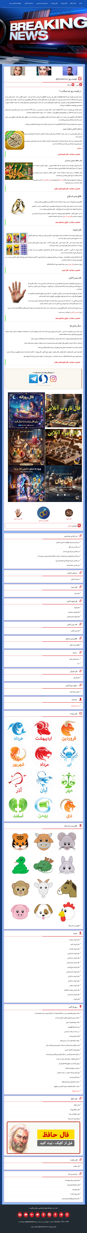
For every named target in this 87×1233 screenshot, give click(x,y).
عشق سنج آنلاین (75, 691)
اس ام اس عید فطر (74, 546)
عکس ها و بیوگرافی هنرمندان (71, 1198)
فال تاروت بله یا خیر (74, 994)
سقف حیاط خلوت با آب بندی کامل (70, 1040)
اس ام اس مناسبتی (42, 3)
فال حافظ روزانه (47, 179)
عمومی (70, 525)
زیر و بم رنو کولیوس (74, 1026)
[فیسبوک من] (55, 1214)
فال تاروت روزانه (74, 939)
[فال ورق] (26, 484)
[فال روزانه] (26, 411)
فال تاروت (64, 3)
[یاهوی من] (67, 1214)
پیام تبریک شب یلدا (74, 1118)
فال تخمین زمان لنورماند (72, 1180)
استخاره (79, 148)
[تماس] (43, 1214)
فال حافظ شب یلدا (74, 1114)
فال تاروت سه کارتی (73, 957)
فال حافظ (73, 3)
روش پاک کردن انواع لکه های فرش (69, 1063)
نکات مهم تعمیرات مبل (73, 1022)
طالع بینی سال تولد (74, 925)
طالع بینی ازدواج (67, 216)
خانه (80, 3)
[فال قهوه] (63, 447)
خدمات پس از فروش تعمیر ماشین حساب (67, 1017)
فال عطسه (76, 1166)
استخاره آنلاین (28, 3)
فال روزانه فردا (75, 1193)
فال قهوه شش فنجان (73, 616)
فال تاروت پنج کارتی (73, 967)
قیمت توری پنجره (74, 1035)
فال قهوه (77, 607)
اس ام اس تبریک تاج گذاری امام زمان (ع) (68, 560)
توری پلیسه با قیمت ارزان (72, 1049)
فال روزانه (54, 3)
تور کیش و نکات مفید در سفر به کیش (68, 1072)
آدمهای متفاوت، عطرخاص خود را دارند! (68, 1058)
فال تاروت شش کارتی (73, 971)
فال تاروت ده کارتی (74, 980)
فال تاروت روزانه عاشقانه (72, 989)
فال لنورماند (76, 1189)
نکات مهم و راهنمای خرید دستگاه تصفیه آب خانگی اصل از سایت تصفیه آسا (57, 1013)
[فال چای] (63, 484)
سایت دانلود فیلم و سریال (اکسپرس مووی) (67, 1086)
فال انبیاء (77, 593)
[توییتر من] (37, 1214)
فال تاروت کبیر (75, 944)
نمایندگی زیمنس (74, 1077)
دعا (78, 663)
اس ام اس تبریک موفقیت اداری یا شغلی (68, 542)
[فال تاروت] (63, 411)
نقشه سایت (34, 1226)
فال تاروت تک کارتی (74, 953)
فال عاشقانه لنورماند (73, 1184)
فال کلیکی (76, 677)
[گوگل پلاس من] (31, 1214)
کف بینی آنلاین (75, 312)
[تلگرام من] (61, 1214)
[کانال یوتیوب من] (26, 1214)
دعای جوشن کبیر (74, 658)
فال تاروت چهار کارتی (73, 962)
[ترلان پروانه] (44, 71)
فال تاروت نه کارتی (74, 976)
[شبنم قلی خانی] (17, 71)
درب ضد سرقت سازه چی (72, 1031)
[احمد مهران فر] (70, 71)
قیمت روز (39, 36)
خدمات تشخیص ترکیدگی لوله (71, 1081)
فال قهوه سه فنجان (74, 611)
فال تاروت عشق (75, 985)
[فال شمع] (26, 447)
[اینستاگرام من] (49, 1214)
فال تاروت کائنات (74, 948)
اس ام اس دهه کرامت (73, 565)
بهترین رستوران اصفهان (72, 1067)
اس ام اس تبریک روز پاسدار (71, 551)
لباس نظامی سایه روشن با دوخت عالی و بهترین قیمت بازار (63, 1045)
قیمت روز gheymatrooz (66, 79)
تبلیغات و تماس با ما (15, 3)
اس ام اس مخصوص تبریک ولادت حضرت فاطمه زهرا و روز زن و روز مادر (58, 555)
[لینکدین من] (20, 1214)
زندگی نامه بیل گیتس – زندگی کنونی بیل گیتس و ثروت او (63, 1054)
